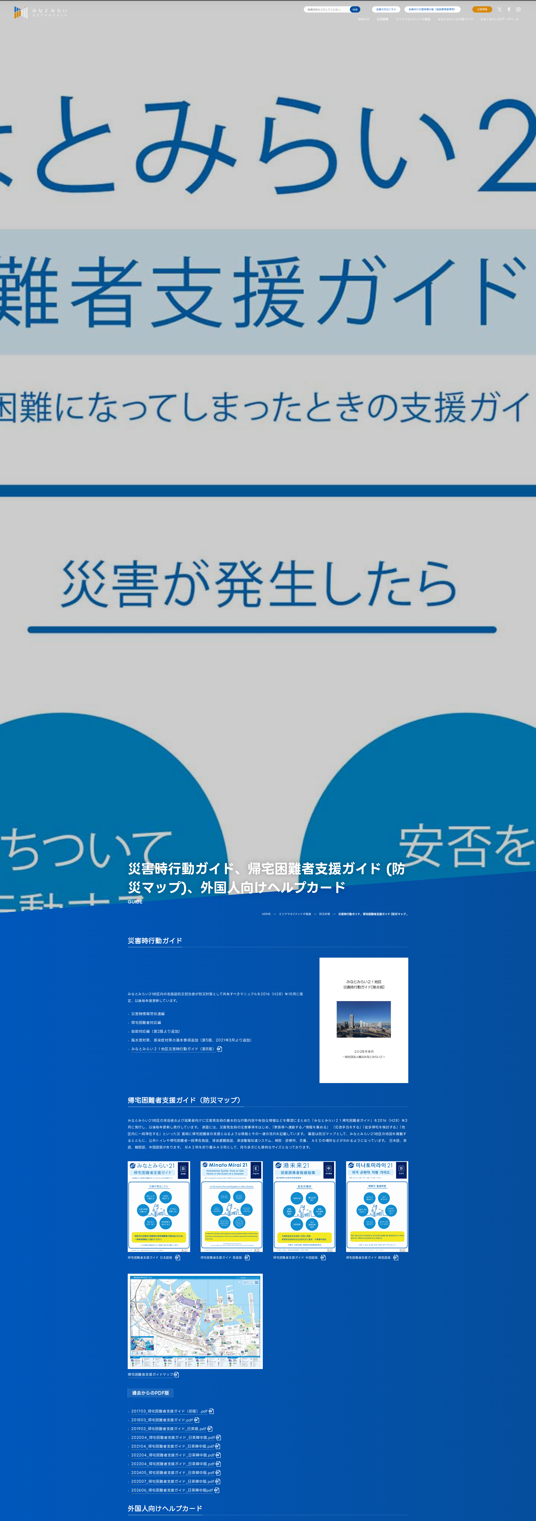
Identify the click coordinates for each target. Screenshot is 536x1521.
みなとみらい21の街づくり (455, 19)
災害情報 (482, 9)
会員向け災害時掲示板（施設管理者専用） (432, 9)
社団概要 (382, 19)
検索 (355, 9)
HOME (266, 914)
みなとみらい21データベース (499, 19)
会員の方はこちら (386, 9)
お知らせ (363, 19)
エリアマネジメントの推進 (413, 19)
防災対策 (324, 914)
